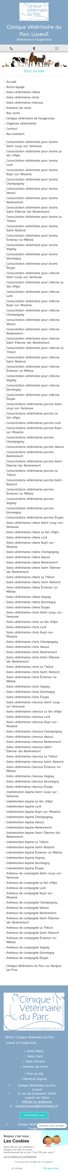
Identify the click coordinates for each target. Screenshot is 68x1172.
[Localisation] (34, 48)
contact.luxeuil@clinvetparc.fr (36, 1106)
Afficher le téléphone (37, 1102)
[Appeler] (11, 48)
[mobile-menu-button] (56, 48)
